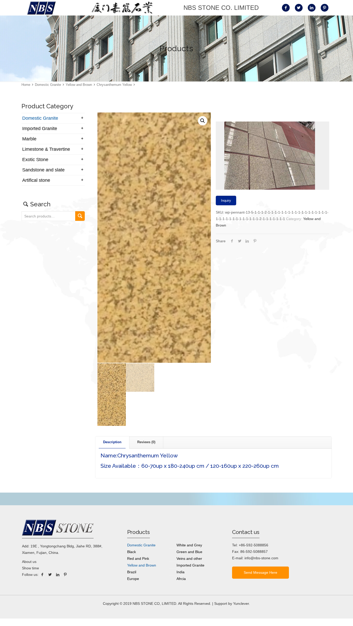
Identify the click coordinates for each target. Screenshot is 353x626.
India (181, 572)
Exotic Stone (35, 159)
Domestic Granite (48, 85)
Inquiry (226, 200)
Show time (30, 568)
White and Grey (189, 545)
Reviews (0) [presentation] (146, 442)
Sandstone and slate (43, 169)
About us (29, 562)
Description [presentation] (112, 442)
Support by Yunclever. (232, 603)
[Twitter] (50, 574)
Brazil (131, 572)
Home (25, 85)
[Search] (80, 216)
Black (131, 552)
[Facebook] (42, 574)
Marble (29, 138)
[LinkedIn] (57, 574)
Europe (133, 579)
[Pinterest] (65, 574)
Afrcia (181, 579)
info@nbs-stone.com (261, 558)
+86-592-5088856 (253, 545)
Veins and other (189, 558)
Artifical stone (36, 180)
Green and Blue (189, 552)
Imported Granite (39, 128)
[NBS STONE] (41, 8)
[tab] (112, 442)
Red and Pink (138, 558)
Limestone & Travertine (46, 149)
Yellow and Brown (79, 85)
